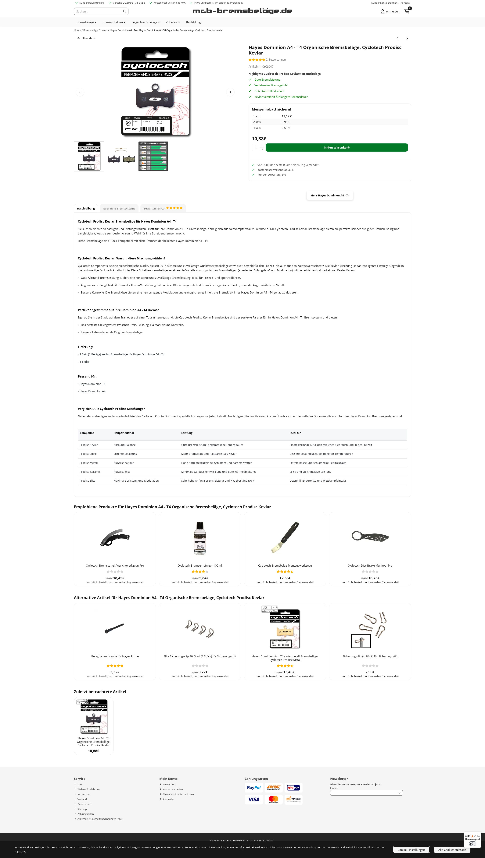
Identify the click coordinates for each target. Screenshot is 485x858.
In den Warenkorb (337, 147)
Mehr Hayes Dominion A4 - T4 (330, 195)
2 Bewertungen (276, 59)
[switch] (472, 843)
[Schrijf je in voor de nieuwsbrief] (399, 793)
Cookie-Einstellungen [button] (411, 850)
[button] (390, 11)
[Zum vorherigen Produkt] (397, 38)
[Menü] (479, 834)
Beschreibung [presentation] (86, 208)
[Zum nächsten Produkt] (407, 38)
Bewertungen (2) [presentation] (154, 208)
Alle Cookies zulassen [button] (452, 850)
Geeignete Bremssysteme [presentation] (119, 208)
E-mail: (363, 788)
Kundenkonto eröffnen (384, 2)
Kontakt (405, 2)
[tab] (86, 208)
